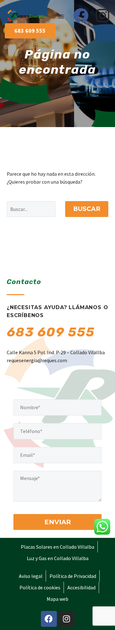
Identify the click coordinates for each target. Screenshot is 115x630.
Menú (61, 16)
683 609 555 (51, 332)
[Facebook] (80, 15)
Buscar (86, 209)
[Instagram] (102, 15)
